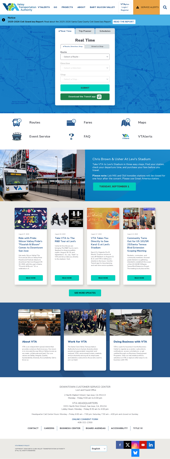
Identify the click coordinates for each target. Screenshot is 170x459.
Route (63, 52)
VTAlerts (44, 7)
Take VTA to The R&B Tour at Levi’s (65, 240)
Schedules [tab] (105, 31)
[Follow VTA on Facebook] (120, 445)
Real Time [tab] (66, 31)
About (81, 7)
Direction (65, 63)
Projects (67, 7)
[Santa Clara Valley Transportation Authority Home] (19, 7)
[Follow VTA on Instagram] (135, 445)
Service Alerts (150, 7)
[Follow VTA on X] (128, 445)
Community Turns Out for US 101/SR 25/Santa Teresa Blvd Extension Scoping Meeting (138, 244)
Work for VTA (77, 341)
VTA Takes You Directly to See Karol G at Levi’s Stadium (100, 243)
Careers (49, 428)
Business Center (70, 428)
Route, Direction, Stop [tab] (74, 46)
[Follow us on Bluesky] (135, 453)
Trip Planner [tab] (85, 31)
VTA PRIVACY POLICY (22, 446)
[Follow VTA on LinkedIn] (151, 445)
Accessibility (119, 428)
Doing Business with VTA (130, 341)
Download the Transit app (82, 96)
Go (55, 7)
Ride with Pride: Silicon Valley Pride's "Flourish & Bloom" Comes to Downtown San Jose (31, 244)
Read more (30, 278)
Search (165, 7)
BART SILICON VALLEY (102, 7)
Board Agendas (96, 428)
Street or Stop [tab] (97, 46)
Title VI (138, 428)
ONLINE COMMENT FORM (85, 419)
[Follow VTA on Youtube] (143, 445)
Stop (63, 74)
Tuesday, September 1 (114, 186)
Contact (33, 428)
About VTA (29, 341)
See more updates (85, 292)
